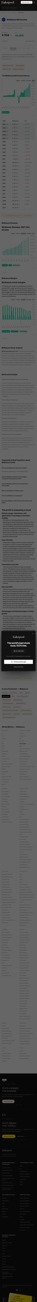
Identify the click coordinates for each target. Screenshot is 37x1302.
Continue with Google (20, 661)
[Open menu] (34, 2)
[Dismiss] (32, 633)
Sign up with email (18, 666)
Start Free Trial (25, 2)
